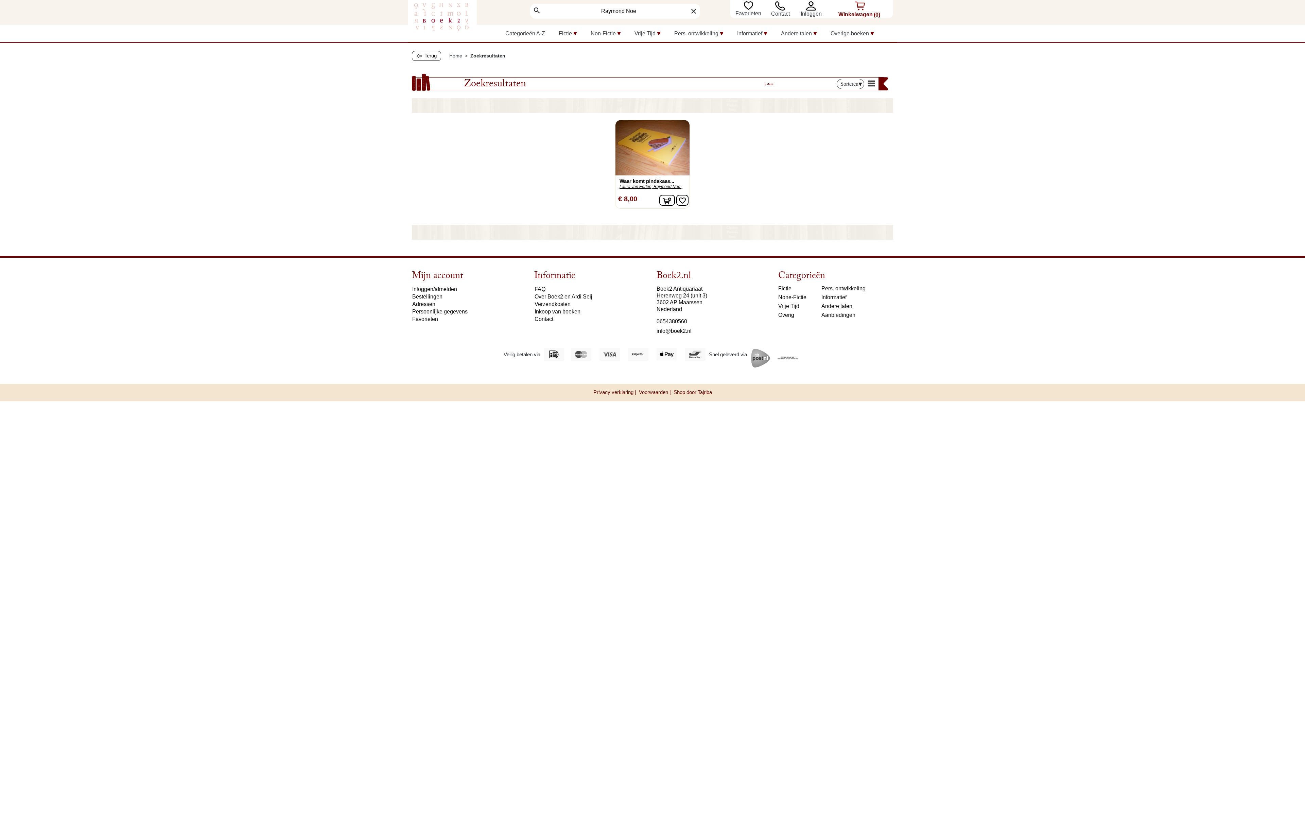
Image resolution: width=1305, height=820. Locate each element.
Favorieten (749, 13)
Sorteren (849, 84)
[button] (813, 6)
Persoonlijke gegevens (440, 311)
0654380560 (672, 321)
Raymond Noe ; (668, 186)
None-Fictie (792, 297)
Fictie (784, 288)
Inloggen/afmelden (434, 289)
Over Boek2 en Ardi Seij (563, 297)
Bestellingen (427, 297)
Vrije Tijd (788, 306)
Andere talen (836, 306)
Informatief (834, 297)
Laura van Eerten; (636, 186)
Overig (786, 315)
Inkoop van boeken (557, 311)
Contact (780, 14)
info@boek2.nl (674, 331)
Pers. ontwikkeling (843, 288)
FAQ (540, 289)
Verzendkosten (553, 304)
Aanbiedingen (838, 315)
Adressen (423, 304)
